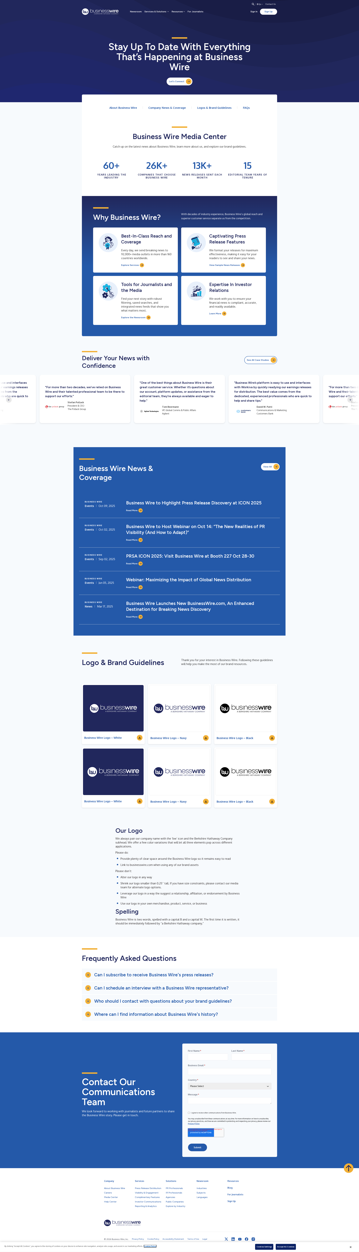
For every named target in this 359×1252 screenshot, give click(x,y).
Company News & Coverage (167, 107)
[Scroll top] (348, 1168)
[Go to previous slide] (9, 400)
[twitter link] (226, 1239)
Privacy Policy (194, 1124)
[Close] (351, 1247)
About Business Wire (123, 107)
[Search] (253, 4)
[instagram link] (253, 1239)
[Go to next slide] (350, 400)
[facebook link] (246, 1239)
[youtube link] (239, 1239)
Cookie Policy (150, 1246)
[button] (179, 975)
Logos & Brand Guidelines (214, 107)
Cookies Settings (264, 1247)
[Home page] (100, 11)
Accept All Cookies (285, 1247)
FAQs (246, 107)
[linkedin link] (233, 1239)
